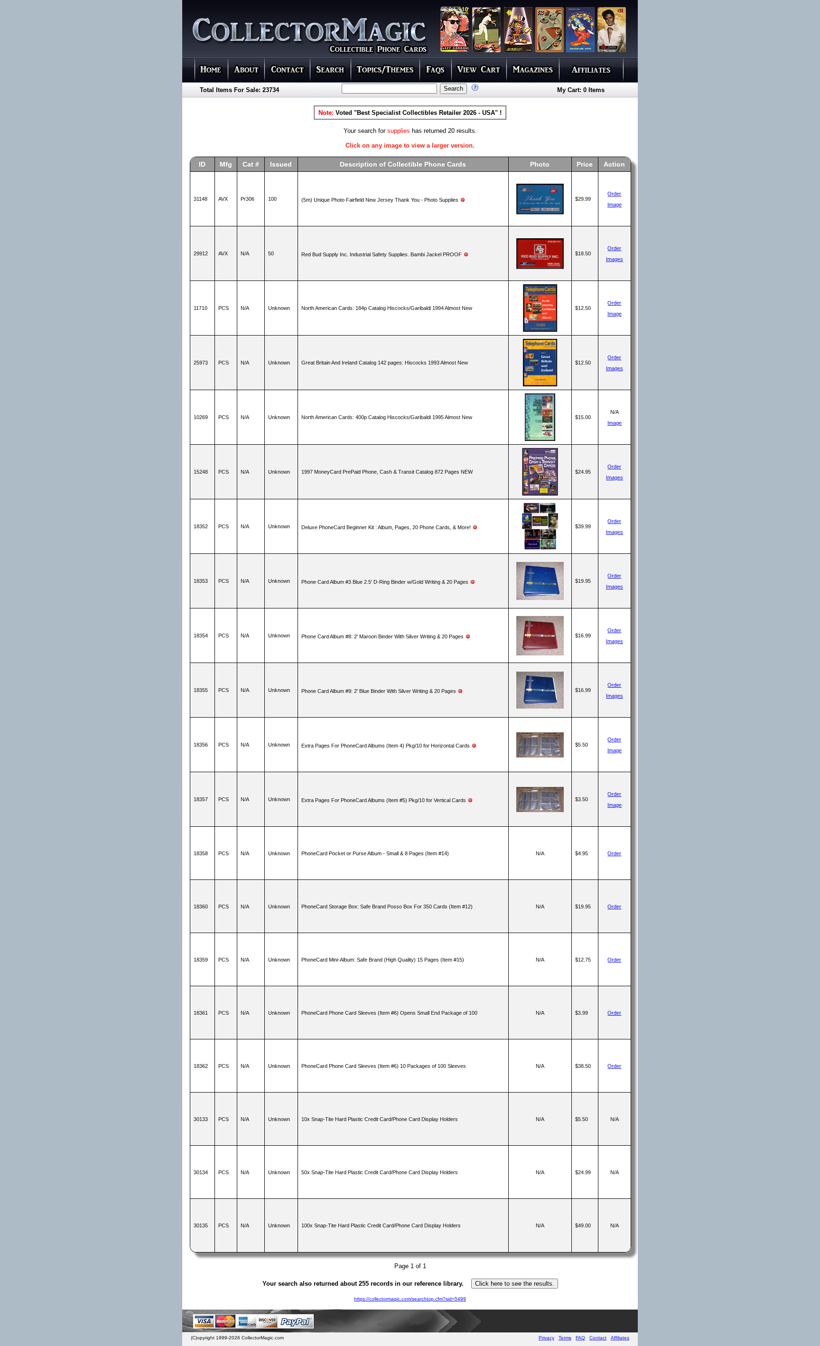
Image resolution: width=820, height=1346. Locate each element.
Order (614, 193)
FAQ (580, 1337)
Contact (597, 1337)
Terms (565, 1337)
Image (614, 204)
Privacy (546, 1337)
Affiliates (620, 1337)
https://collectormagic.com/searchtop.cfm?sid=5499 (410, 1298)
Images (614, 259)
